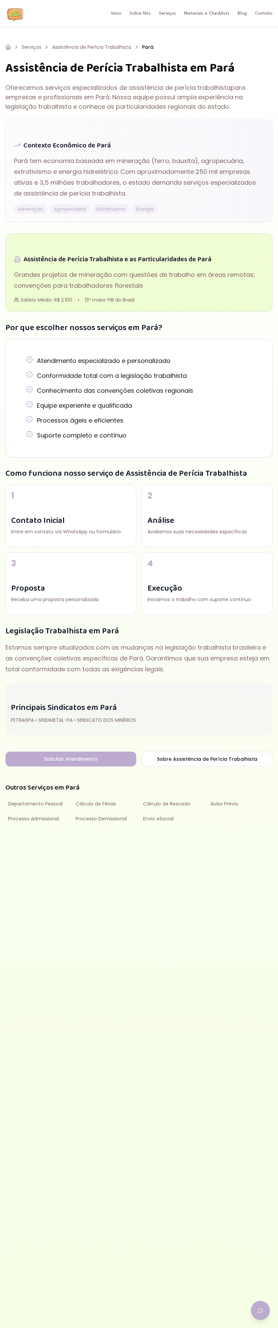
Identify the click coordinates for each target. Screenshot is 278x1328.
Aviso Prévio (224, 803)
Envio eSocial (158, 818)
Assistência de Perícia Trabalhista (91, 47)
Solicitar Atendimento (71, 759)
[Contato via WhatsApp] (260, 1310)
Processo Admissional (33, 818)
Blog (242, 13)
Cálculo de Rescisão (167, 803)
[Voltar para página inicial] (8, 47)
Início (116, 13)
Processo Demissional (101, 818)
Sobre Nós (140, 13)
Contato (264, 13)
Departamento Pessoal (35, 803)
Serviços (167, 13)
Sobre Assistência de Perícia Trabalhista (207, 759)
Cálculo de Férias (96, 803)
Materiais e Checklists (207, 13)
